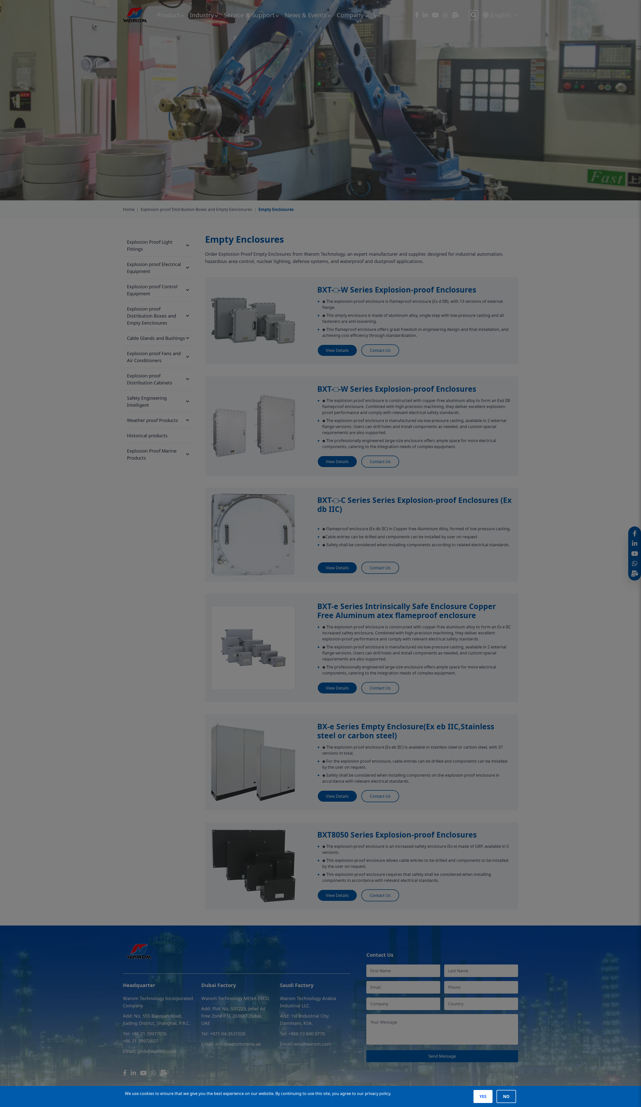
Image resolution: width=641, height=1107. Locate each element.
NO (506, 1096)
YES (483, 1096)
